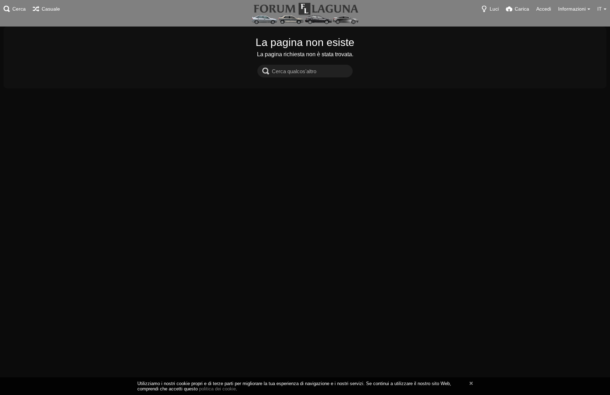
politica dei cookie (217, 388)
